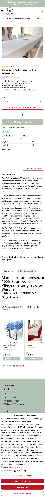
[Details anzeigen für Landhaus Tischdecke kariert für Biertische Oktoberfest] (12, 330)
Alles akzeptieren (22, 481)
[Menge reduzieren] (4, 115)
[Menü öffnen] (2, 11)
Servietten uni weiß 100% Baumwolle (34, 344)
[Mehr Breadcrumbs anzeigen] (3, 18)
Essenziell (8, 470)
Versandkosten (20, 127)
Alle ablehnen (22, 487)
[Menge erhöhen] (41, 115)
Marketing (21, 470)
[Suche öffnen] (43, 11)
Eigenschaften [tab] (9, 271)
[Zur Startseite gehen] (10, 11)
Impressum (6, 461)
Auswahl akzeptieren (22, 493)
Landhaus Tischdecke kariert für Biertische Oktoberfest (10, 345)
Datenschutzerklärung (10, 467)
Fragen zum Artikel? (33, 168)
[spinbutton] (22, 115)
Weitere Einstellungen (22, 475)
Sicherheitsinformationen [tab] (27, 271)
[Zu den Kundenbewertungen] (22, 66)
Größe (4, 98)
